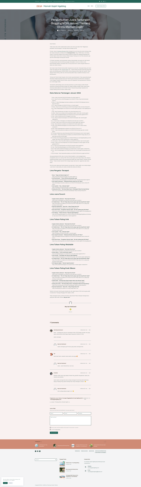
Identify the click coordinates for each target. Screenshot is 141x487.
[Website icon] (70, 309)
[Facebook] (101, 1)
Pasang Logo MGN (43, 1)
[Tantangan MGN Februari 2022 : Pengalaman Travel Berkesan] (73, 445)
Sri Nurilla (56, 372)
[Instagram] (99, 1)
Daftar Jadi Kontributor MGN (58, 1)
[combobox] (45, 460)
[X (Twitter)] (103, 1)
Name (52, 413)
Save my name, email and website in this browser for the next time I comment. (64, 427)
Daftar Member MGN (101, 6)
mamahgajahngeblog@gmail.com (95, 471)
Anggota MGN (50, 1)
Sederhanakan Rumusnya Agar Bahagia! (100, 445)
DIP (54, 353)
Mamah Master (65, 69)
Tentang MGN (37, 1)
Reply (90, 344)
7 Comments (82, 30)
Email (66, 413)
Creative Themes (54, 485)
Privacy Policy (57, 429)
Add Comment (54, 417)
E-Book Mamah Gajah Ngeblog (69, 1)
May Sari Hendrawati (62, 344)
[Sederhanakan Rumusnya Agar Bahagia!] (91, 445)
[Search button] (56, 460)
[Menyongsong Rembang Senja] (54, 445)
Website (80, 413)
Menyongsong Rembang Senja (63, 445)
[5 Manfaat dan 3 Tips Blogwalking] (36, 445)
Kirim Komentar (54, 432)
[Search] (105, 1)
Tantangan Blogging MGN (63, 51)
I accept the (55, 429)
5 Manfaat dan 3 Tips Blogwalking (43, 445)
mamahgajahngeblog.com (93, 467)
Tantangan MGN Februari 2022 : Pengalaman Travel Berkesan (82, 445)
